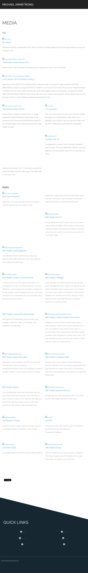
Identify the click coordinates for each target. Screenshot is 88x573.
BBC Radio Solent (10, 387)
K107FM (48, 420)
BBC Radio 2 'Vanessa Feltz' (57, 357)
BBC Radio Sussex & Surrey (57, 390)
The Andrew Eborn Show (13, 109)
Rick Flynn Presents (10, 196)
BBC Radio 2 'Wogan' (54, 277)
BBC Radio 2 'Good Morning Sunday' (18, 314)
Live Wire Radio (9, 447)
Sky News (6, 42)
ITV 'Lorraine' (51, 109)
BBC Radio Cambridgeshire (14, 251)
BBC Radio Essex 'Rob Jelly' (14, 357)
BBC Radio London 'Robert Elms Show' (62, 317)
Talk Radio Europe (53, 447)
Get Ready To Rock (11, 420)
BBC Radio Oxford (53, 217)
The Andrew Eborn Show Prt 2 (15, 62)
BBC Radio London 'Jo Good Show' (18, 277)
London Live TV (52, 139)
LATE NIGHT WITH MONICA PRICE (18, 79)
